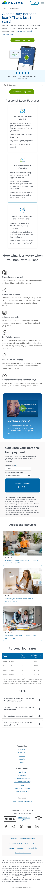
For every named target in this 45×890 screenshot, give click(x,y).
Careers (22, 756)
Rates (22, 762)
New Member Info (22, 791)
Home (4, 8)
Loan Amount (10, 466)
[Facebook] (6, 827)
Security (22, 759)
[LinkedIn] (38, 827)
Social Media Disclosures (27, 838)
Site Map (11, 848)
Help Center (22, 772)
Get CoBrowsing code (22, 778)
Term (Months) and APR (14, 472)
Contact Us (22, 775)
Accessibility (20, 848)
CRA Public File (32, 848)
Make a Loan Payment (22, 788)
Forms (22, 785)
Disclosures (14, 838)
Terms (34, 843)
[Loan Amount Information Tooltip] (16, 466)
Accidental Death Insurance (22, 801)
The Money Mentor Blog (22, 782)
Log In (34, 3)
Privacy (27, 843)
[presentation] (4, 76)
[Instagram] (14, 827)
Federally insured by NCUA (24, 819)
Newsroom (22, 749)
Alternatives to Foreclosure (23, 853)
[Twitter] (22, 827)
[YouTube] (30, 827)
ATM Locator (22, 752)
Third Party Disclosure (15, 843)
